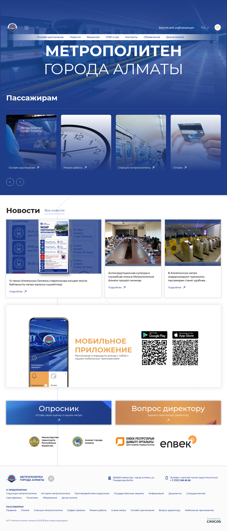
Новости (75, 37)
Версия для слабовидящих (176, 27)
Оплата (25, 510)
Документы (175, 493)
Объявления (152, 37)
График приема (76, 510)
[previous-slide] (10, 182)
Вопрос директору (169, 510)
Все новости (55, 210)
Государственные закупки (129, 493)
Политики (32, 497)
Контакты (131, 37)
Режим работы (98, 510)
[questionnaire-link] (59, 420)
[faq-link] (168, 420)
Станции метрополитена (48, 510)
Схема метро (118, 510)
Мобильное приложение (199, 510)
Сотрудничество (195, 493)
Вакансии (93, 37)
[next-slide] (20, 182)
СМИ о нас (112, 37)
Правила (11, 510)
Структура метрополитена (21, 493)
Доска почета (175, 37)
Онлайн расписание (50, 37)
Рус (203, 27)
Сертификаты (14, 497)
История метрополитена (55, 493)
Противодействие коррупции (92, 493)
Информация (156, 493)
